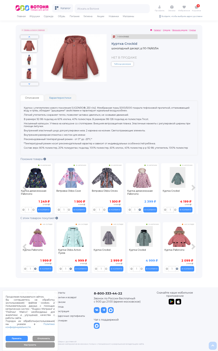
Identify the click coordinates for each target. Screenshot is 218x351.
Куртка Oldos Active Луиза (34, 251)
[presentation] (25, 189)
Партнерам (60, 320)
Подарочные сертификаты (69, 316)
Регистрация (61, 311)
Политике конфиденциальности (30, 326)
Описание (32, 97)
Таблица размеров (122, 64)
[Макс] (111, 310)
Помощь (59, 306)
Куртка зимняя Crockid (177, 249)
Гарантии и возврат (65, 297)
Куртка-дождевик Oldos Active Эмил (178, 192)
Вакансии (59, 302)
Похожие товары (31, 159)
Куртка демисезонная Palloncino (106, 192)
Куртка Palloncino (139, 249)
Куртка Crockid (137, 190)
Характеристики (60, 97)
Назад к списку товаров (34, 30)
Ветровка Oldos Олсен (71, 190)
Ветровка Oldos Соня (35, 190)
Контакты (59, 292)
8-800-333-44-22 (108, 293)
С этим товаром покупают (37, 218)
